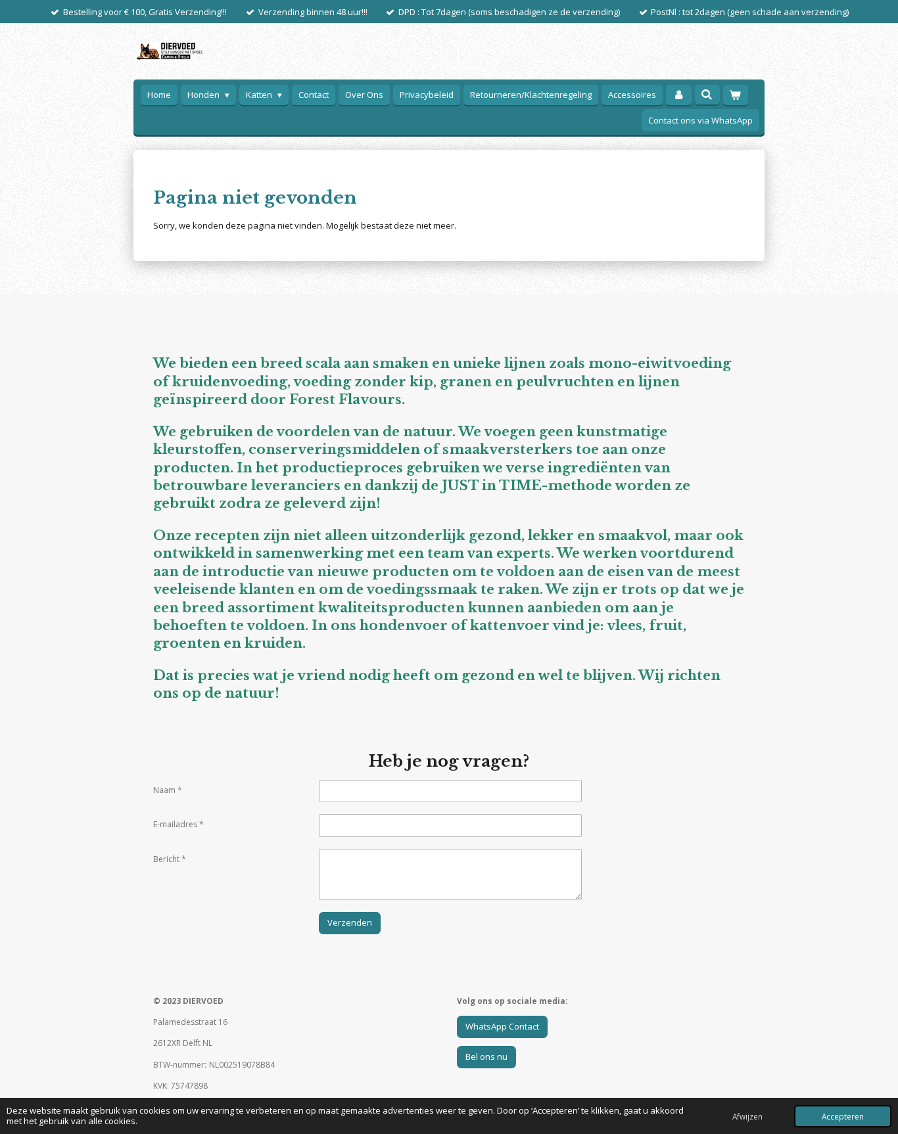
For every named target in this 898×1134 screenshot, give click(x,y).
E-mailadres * (178, 824)
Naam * (167, 790)
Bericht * (169, 859)
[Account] (678, 95)
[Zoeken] (707, 94)
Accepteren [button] (843, 1116)
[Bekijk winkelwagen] (735, 95)
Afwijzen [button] (747, 1116)
